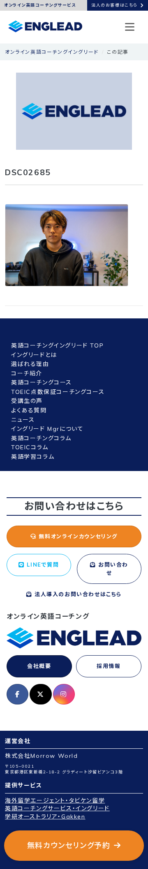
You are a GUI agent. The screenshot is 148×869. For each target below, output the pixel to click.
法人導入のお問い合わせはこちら (77, 594)
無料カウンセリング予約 (69, 845)
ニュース (23, 419)
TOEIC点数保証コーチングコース (57, 392)
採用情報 (108, 666)
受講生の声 (27, 401)
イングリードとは (34, 355)
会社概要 (39, 666)
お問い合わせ (112, 568)
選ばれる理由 (30, 364)
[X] (40, 694)
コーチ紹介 (26, 373)
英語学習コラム (32, 456)
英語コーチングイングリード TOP (57, 345)
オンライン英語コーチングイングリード (52, 52)
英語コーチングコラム (41, 438)
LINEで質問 (42, 564)
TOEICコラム (30, 447)
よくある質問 (29, 410)
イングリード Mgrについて (47, 428)
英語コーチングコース (41, 382)
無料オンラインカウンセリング (77, 536)
